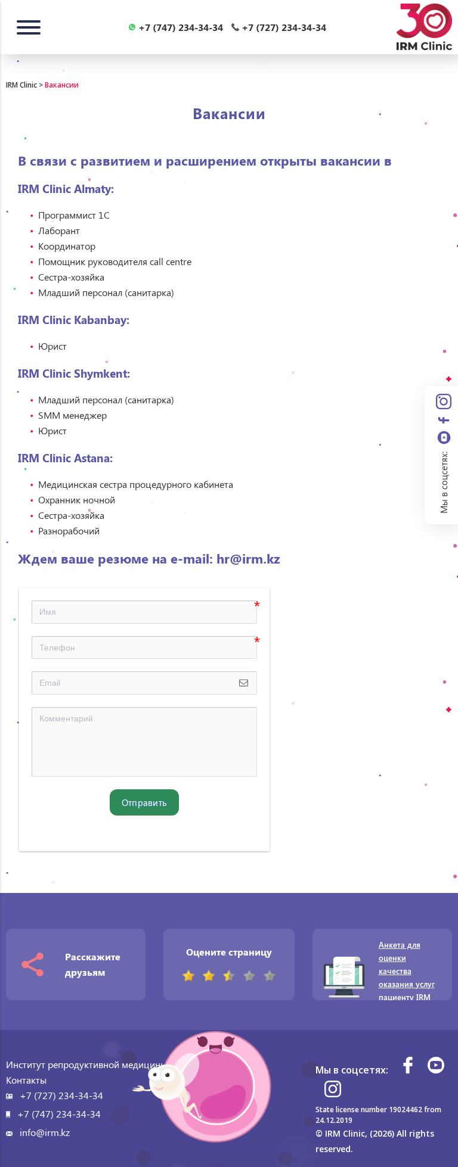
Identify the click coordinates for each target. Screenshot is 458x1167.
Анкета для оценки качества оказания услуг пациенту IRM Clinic (407, 977)
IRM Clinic (21, 85)
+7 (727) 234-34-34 (61, 1095)
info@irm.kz (45, 1132)
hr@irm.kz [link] (248, 558)
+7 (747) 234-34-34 (59, 1113)
